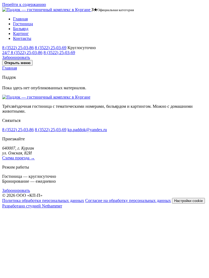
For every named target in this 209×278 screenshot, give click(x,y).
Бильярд (20, 28)
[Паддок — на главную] (46, 9)
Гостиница (23, 23)
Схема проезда (18, 158)
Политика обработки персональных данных (43, 200)
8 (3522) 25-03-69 (50, 47)
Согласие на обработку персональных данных (128, 200)
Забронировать (16, 57)
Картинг (21, 33)
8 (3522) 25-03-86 (18, 47)
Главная (20, 19)
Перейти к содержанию (24, 4)
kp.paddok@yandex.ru (87, 129)
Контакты (22, 38)
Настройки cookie (188, 201)
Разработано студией (32, 206)
